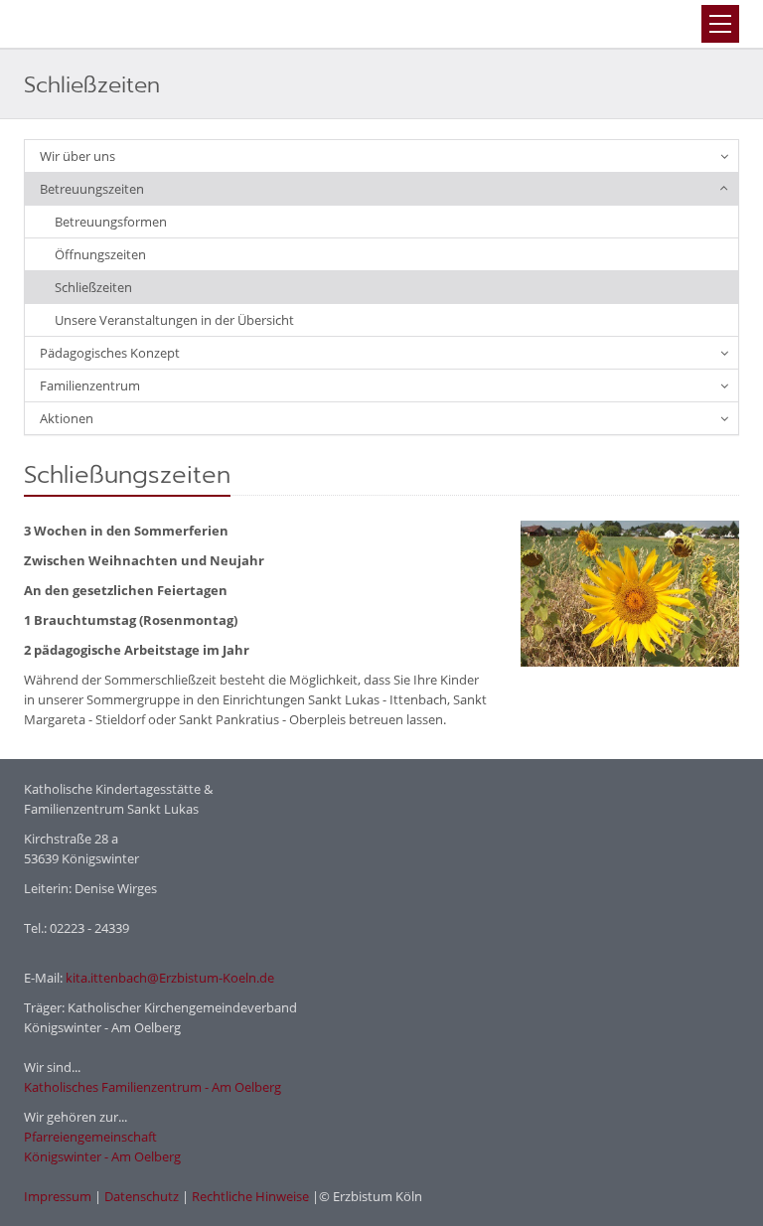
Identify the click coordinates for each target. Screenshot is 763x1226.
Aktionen (66, 418)
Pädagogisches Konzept (110, 353)
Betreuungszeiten (92, 189)
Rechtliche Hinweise (250, 1196)
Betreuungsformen (111, 221)
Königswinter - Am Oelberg (102, 1156)
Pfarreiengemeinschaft (90, 1137)
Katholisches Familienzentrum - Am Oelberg (152, 1087)
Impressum (57, 1196)
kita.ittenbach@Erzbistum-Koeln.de (170, 978)
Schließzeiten (93, 287)
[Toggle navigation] (720, 24)
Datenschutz (141, 1196)
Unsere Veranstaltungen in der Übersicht (174, 320)
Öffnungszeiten (100, 254)
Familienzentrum (90, 385)
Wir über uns (77, 156)
